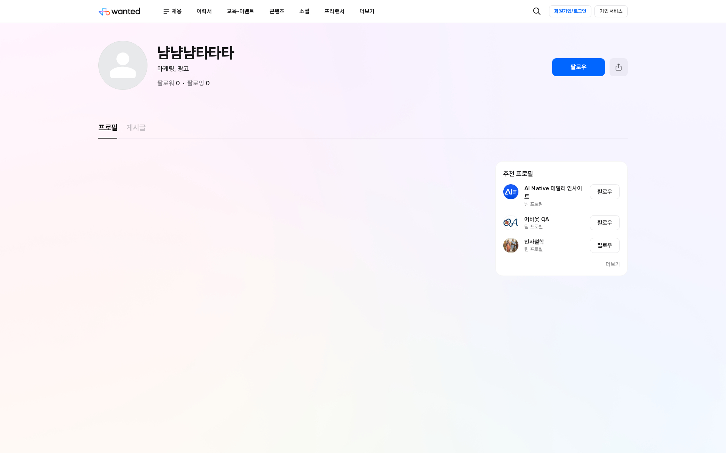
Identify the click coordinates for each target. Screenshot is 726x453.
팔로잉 (198, 83)
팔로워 (168, 83)
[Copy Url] (619, 67)
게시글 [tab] (135, 127)
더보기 (613, 264)
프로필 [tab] (107, 127)
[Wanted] (130, 11)
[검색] (536, 11)
